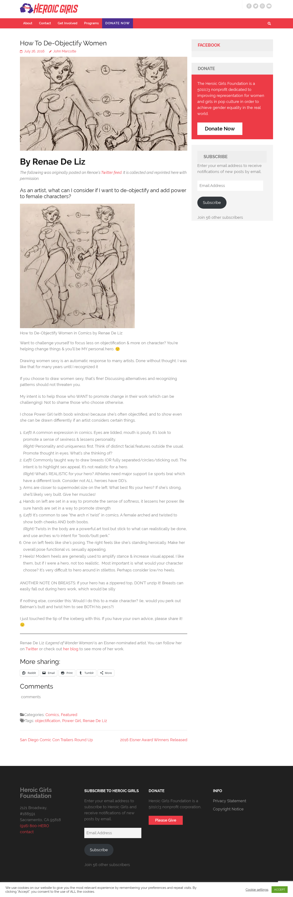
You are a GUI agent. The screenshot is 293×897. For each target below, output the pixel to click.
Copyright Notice (228, 809)
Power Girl (71, 720)
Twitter (32, 649)
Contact (45, 23)
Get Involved (67, 23)
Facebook (209, 45)
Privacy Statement (229, 801)
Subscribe (212, 202)
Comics (52, 714)
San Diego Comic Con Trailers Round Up (56, 740)
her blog (70, 649)
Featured (69, 714)
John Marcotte (64, 51)
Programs (91, 23)
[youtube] (269, 6)
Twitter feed (111, 172)
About (27, 23)
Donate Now (117, 23)
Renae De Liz (95, 720)
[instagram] (262, 6)
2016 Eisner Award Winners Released (153, 740)
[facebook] (249, 6)
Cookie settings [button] (257, 889)
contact (27, 832)
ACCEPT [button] (279, 889)
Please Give (165, 820)
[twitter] (255, 6)
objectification (47, 720)
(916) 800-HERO (34, 826)
